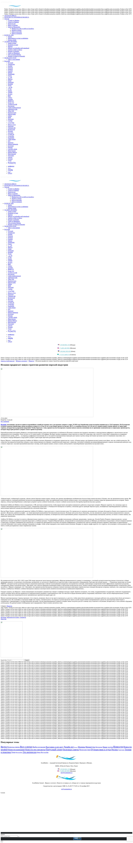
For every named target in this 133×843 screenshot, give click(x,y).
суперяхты (22, 617)
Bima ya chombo (13, 25)
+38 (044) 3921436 (65, 351)
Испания (3, 424)
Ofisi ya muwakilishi (14, 59)
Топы (13, 752)
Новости (118, 746)
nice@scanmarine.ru (66, 772)
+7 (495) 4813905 (64, 348)
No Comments (5, 421)
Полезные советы (71, 749)
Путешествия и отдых (101, 749)
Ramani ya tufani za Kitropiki (16, 56)
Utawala (6, 19)
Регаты (114, 749)
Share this (3, 619)
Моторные (98, 747)
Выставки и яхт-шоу (54, 747)
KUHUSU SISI (8, 35)
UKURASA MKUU (10, 15)
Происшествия (85, 750)
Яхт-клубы (44, 752)
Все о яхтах (26, 746)
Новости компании (16, 750)
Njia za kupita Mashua (14, 54)
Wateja (10, 36)
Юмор (39, 752)
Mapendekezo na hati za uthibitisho (18, 38)
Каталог (76, 747)
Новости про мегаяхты (35, 750)
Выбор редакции (39, 747)
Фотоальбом (19, 752)
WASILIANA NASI (10, 58)
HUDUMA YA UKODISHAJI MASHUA (16, 17)
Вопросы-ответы (13, 747)
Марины (81, 747)
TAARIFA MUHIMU (10, 41)
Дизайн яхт (69, 747)
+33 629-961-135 (65, 345)
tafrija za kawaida (17, 32)
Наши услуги (108, 747)
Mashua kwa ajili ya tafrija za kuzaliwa (23, 28)
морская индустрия (13, 617)
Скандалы (121, 750)
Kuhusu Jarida (12, 40)
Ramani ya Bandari (13, 51)
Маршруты (90, 747)
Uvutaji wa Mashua (13, 20)
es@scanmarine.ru (66, 789)
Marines (10, 46)
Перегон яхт (12, 23)
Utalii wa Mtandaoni (14, 53)
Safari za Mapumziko (14, 27)
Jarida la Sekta (12, 43)
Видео (4, 747)
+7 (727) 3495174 (64, 354)
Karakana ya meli (13, 45)
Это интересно (29, 752)
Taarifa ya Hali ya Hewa (15, 50)
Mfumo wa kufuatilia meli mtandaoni (18, 48)
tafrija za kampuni (17, 33)
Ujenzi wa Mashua (13, 22)
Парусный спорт (54, 749)
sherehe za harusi (16, 30)
